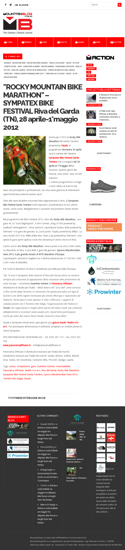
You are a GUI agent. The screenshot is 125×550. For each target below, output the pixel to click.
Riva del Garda (18, 70)
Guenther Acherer (31, 66)
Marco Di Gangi (48, 504)
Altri (75, 73)
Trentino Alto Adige (54, 73)
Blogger (80, 42)
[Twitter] (10, 4)
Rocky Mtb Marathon (37, 70)
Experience (27, 42)
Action (9, 42)
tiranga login (46, 469)
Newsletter (115, 42)
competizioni (10, 66)
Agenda (7, 63)
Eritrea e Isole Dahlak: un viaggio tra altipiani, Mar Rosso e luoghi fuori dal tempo (48, 434)
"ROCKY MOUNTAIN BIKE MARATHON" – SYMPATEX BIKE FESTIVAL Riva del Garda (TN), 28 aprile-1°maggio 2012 (42, 107)
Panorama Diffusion (64, 66)
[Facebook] (5, 4)
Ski (89, 72)
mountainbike (47, 66)
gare (19, 66)
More (97, 42)
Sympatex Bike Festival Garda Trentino (22, 374)
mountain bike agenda (37, 63)
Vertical (91, 76)
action (76, 63)
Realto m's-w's (32, 370)
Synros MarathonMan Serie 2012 (29, 73)
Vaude (68, 63)
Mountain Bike (19, 63)
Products (62, 42)
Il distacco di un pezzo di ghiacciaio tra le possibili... (110, 98)
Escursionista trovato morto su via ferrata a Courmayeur (48, 477)
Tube (44, 42)
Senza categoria (56, 63)
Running (91, 68)
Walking (91, 79)
